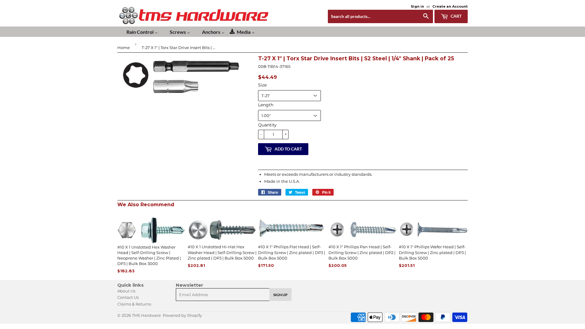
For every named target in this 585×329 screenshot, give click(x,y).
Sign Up (280, 294)
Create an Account (450, 6)
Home (123, 47)
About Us (126, 290)
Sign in (417, 6)
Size (262, 85)
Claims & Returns (134, 304)
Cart (456, 16)
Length (265, 105)
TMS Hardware (146, 315)
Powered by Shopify (182, 315)
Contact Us (128, 297)
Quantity (267, 125)
